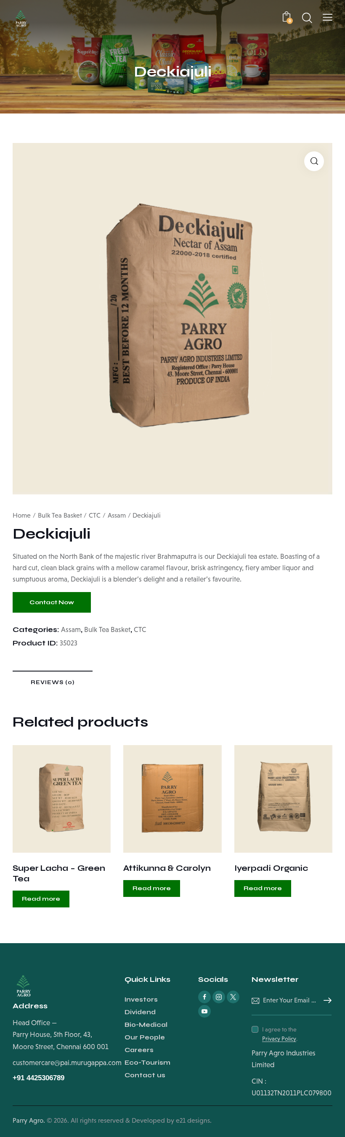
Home (22, 515)
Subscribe (325, 1000)
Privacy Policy (279, 1039)
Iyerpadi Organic (271, 868)
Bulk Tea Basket (60, 515)
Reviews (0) (52, 682)
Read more (41, 898)
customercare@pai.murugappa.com (67, 1063)
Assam (117, 515)
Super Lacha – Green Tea (59, 873)
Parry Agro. (29, 1120)
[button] (50, 799)
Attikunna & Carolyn (166, 868)
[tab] (52, 682)
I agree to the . (279, 1034)
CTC (95, 515)
